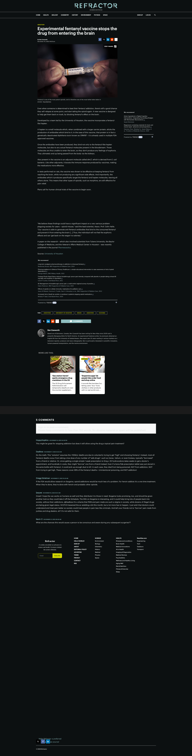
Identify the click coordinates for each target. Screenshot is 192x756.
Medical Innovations (123, 547)
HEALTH (46, 15)
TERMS (76, 555)
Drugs (79, 313)
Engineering (141, 541)
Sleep (118, 572)
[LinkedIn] (108, 39)
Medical (97, 552)
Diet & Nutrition (121, 566)
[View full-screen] (115, 46)
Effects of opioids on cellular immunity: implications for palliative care (59, 289)
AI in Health (120, 549)
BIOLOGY (55, 15)
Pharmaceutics (64, 247)
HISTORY (75, 15)
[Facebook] (100, 39)
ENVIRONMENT (86, 15)
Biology (97, 544)
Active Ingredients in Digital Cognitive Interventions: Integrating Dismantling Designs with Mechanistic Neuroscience (138, 117)
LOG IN (148, 15)
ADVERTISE (78, 552)
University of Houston (53, 253)
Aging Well (119, 563)
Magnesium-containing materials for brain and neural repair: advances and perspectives (138, 126)
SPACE (105, 15)
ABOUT (76, 547)
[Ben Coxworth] (42, 333)
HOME (38, 15)
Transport (140, 549)
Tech (138, 544)
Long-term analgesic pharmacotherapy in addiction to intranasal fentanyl (61, 264)
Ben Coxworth (54, 330)
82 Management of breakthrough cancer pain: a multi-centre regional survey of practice (65, 283)
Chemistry (98, 547)
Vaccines (102, 313)
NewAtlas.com (142, 538)
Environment (99, 541)
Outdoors (140, 547)
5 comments (78, 321)
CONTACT (77, 561)
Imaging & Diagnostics (123, 552)
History (97, 549)
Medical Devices (121, 555)
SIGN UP (140, 15)
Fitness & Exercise (122, 569)
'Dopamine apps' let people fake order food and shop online (91, 378)
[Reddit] (112, 39)
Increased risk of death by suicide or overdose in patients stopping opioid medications (65, 294)
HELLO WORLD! (79, 541)
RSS (75, 563)
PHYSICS (97, 15)
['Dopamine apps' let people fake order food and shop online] (92, 364)
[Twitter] (104, 39)
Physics (97, 555)
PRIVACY (77, 558)
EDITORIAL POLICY (80, 549)
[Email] (116, 39)
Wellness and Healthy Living (125, 561)
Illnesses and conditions (124, 541)
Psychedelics (120, 558)
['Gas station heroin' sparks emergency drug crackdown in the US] (63, 364)
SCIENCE (98, 538)
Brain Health (120, 544)
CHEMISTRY (65, 15)
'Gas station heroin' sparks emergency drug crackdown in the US (62, 378)
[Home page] (96, 6)
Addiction (41, 24)
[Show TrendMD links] (116, 302)
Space (97, 558)
